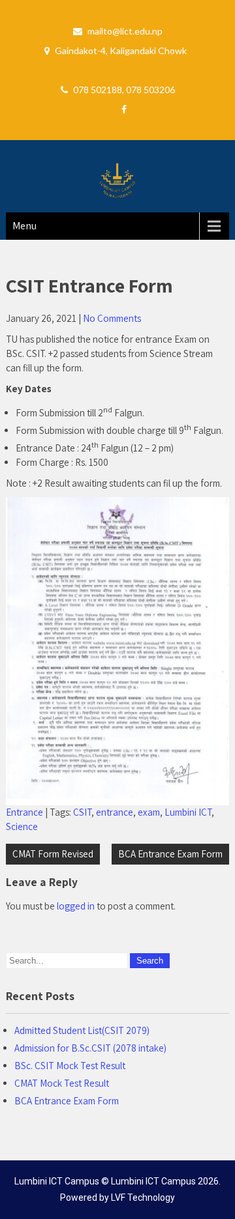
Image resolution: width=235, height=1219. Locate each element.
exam (149, 812)
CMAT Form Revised (52, 854)
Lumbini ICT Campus (153, 1181)
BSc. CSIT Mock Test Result (69, 1065)
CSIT (82, 812)
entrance (114, 812)
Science (22, 826)
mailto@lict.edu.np (125, 30)
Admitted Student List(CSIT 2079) (81, 1030)
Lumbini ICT (188, 812)
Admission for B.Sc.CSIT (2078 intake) (90, 1048)
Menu (24, 226)
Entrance (24, 812)
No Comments (112, 318)
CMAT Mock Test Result (61, 1083)
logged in (76, 906)
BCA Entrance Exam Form (170, 854)
